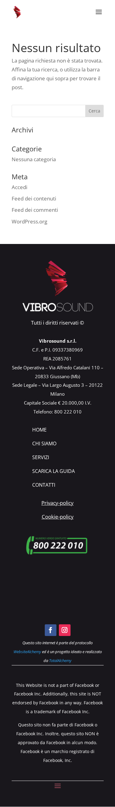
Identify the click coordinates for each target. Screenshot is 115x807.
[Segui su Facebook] (50, 630)
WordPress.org (29, 221)
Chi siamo (44, 443)
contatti (43, 485)
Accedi (19, 187)
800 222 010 (68, 412)
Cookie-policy (58, 516)
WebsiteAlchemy (27, 651)
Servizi (40, 457)
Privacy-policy (57, 502)
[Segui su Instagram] (65, 630)
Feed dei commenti (35, 209)
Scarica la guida (53, 471)
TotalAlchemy (60, 660)
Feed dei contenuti (34, 198)
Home (39, 429)
